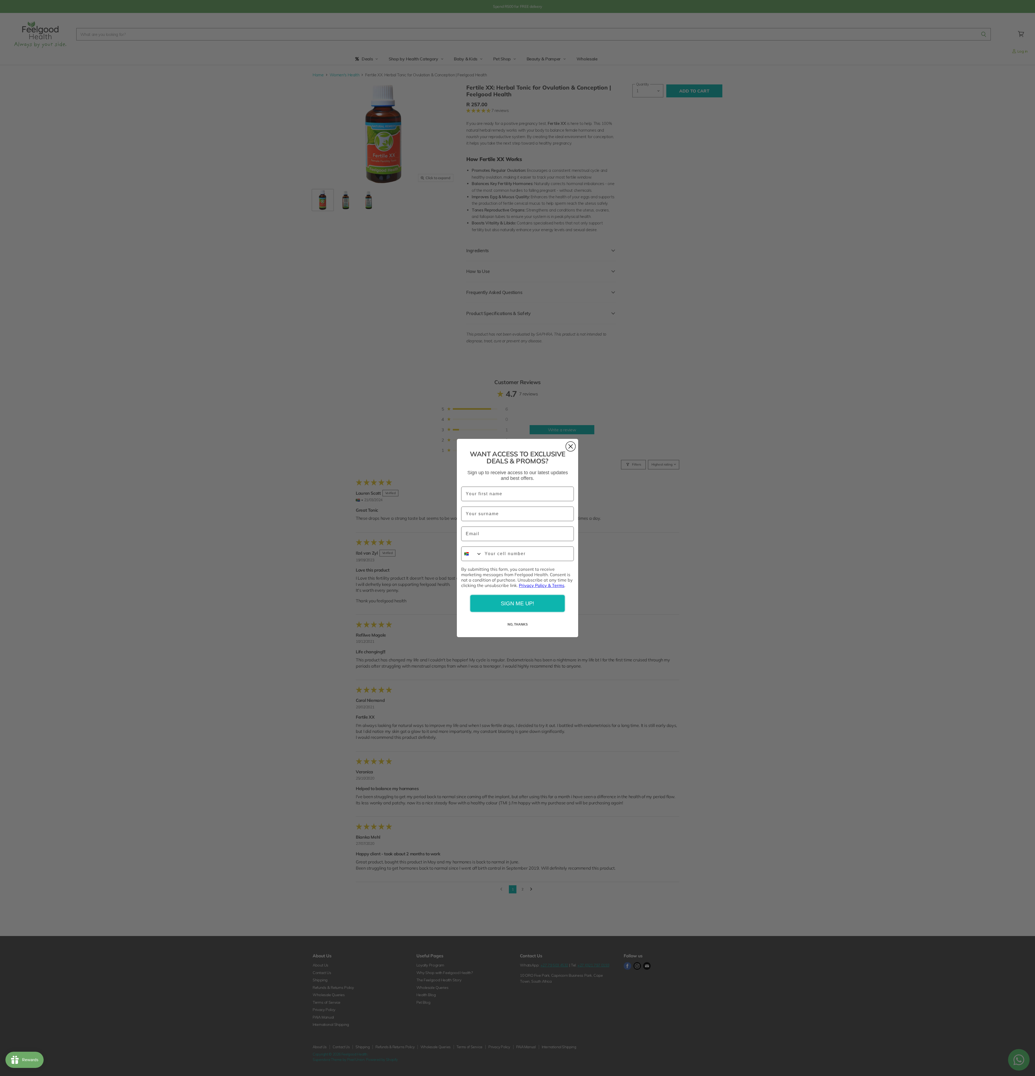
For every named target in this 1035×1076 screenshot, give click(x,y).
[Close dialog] (570, 446)
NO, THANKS (518, 624)
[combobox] (471, 554)
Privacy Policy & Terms (541, 585)
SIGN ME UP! (517, 603)
